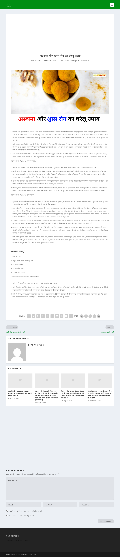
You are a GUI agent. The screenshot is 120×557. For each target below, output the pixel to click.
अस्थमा (67, 60)
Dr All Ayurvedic (45, 60)
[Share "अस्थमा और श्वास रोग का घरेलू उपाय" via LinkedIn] (52, 316)
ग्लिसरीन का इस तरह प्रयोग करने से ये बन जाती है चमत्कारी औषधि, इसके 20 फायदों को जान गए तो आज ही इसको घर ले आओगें (100, 394)
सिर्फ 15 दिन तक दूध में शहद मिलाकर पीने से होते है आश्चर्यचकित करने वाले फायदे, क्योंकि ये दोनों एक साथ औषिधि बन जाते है (72, 394)
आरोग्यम (72, 60)
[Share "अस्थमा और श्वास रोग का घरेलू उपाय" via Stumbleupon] (61, 316)
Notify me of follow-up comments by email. (25, 511)
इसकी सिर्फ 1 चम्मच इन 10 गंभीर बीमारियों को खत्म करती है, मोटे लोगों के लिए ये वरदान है (20, 393)
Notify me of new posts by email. (21, 515)
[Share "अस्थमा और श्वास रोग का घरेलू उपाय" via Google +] (38, 316)
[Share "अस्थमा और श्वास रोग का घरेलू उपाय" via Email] (66, 316)
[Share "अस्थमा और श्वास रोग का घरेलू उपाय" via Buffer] (57, 316)
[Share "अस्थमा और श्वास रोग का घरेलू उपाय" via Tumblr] (43, 316)
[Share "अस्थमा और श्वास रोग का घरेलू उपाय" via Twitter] (33, 316)
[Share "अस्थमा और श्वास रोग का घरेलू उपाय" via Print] (71, 316)
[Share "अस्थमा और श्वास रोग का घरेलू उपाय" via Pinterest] (47, 316)
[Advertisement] (60, 31)
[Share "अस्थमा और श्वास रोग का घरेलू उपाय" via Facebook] (28, 316)
